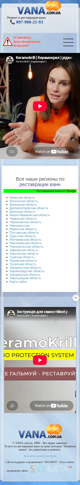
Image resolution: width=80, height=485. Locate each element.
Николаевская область (26, 243)
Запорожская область (25, 274)
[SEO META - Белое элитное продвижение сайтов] (51, 471)
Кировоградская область (27, 271)
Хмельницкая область (25, 278)
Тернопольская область (26, 246)
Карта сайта (18, 281)
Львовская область (23, 260)
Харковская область (24, 250)
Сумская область (22, 257)
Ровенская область (23, 229)
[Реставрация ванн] (39, 8)
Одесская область (23, 236)
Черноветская (19, 225)
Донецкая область (22, 211)
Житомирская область (25, 239)
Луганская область (23, 264)
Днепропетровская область (29, 208)
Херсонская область (24, 253)
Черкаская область (23, 218)
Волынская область (24, 201)
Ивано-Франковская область (30, 215)
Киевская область (22, 197)
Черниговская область (25, 222)
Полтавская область (24, 232)
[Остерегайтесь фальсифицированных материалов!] (21, 41)
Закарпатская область (25, 267)
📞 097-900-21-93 (26, 22)
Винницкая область (23, 204)
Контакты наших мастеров (40, 456)
